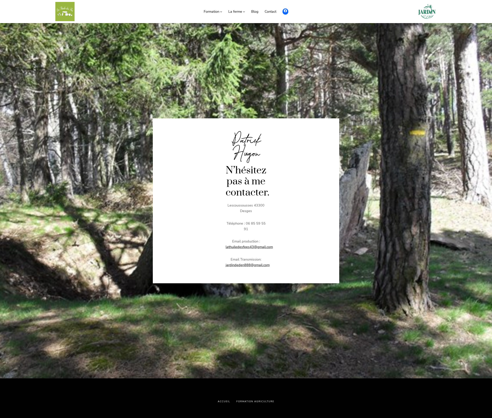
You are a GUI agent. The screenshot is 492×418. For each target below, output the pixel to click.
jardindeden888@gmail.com (248, 265)
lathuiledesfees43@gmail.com (249, 247)
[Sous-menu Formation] (221, 12)
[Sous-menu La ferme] (244, 12)
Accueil (224, 401)
